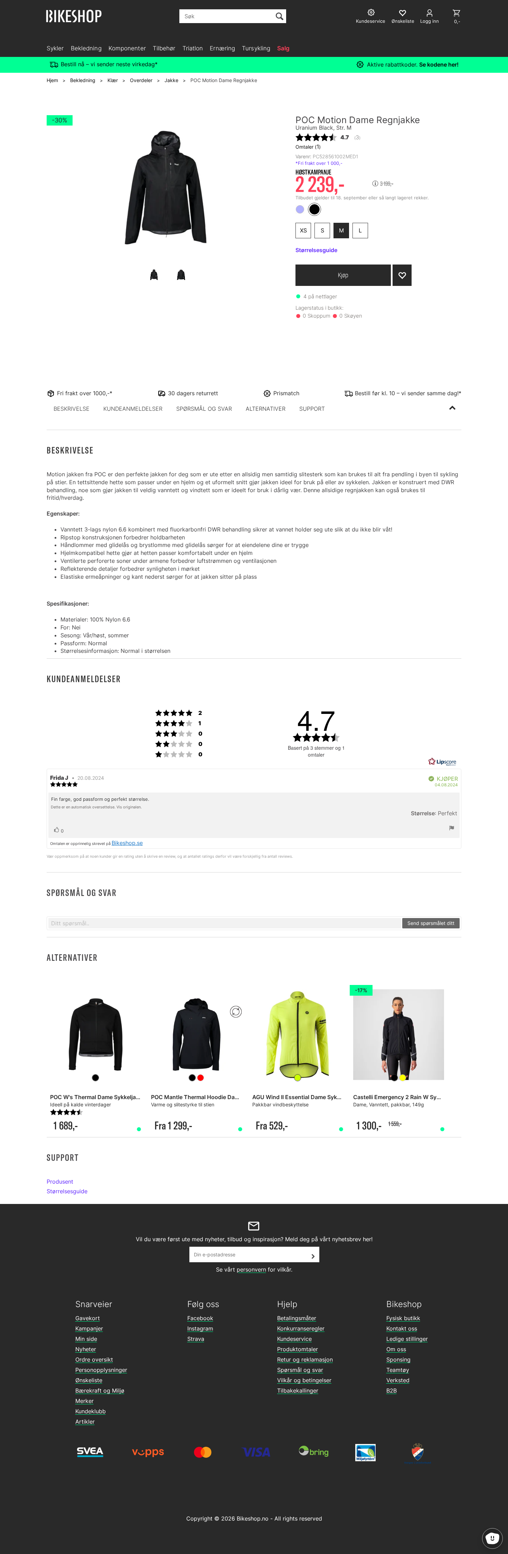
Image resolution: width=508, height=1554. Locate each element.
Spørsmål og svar (300, 1369)
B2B (391, 1390)
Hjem (52, 80)
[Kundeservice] (372, 13)
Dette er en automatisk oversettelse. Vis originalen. (96, 807)
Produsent (60, 1181)
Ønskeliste (88, 1380)
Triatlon (192, 48)
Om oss (396, 1349)
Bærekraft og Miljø (99, 1390)
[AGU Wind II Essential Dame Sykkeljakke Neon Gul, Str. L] (297, 1034)
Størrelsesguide (67, 1191)
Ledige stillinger (407, 1338)
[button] (72, 408)
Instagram (200, 1328)
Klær (112, 80)
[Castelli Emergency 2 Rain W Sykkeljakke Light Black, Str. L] (398, 1034)
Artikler (85, 1421)
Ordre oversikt (94, 1359)
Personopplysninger (101, 1369)
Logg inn (429, 21)
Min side (86, 1338)
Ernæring (222, 48)
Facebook (200, 1318)
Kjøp (343, 275)
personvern (251, 1269)
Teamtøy (397, 1369)
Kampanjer (89, 1328)
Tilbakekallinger (297, 1390)
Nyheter (85, 1349)
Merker (84, 1400)
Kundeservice (294, 1338)
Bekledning (86, 48)
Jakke (171, 80)
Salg (283, 48)
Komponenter (127, 48)
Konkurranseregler (300, 1328)
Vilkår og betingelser (304, 1380)
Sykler (55, 48)
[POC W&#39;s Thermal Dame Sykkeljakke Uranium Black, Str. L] (95, 1034)
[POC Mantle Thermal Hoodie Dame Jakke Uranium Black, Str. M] (196, 1034)
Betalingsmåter (296, 1318)
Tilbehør (164, 48)
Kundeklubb (90, 1411)
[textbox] (225, 923)
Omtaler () (308, 146)
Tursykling (256, 48)
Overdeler (141, 80)
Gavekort (87, 1318)
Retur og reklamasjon (305, 1359)
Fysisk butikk (403, 1318)
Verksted (398, 1380)
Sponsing (398, 1359)
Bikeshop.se (127, 842)
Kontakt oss (401, 1328)
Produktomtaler (297, 1349)
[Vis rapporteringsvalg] (451, 828)
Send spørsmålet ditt (430, 923)
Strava (195, 1338)
